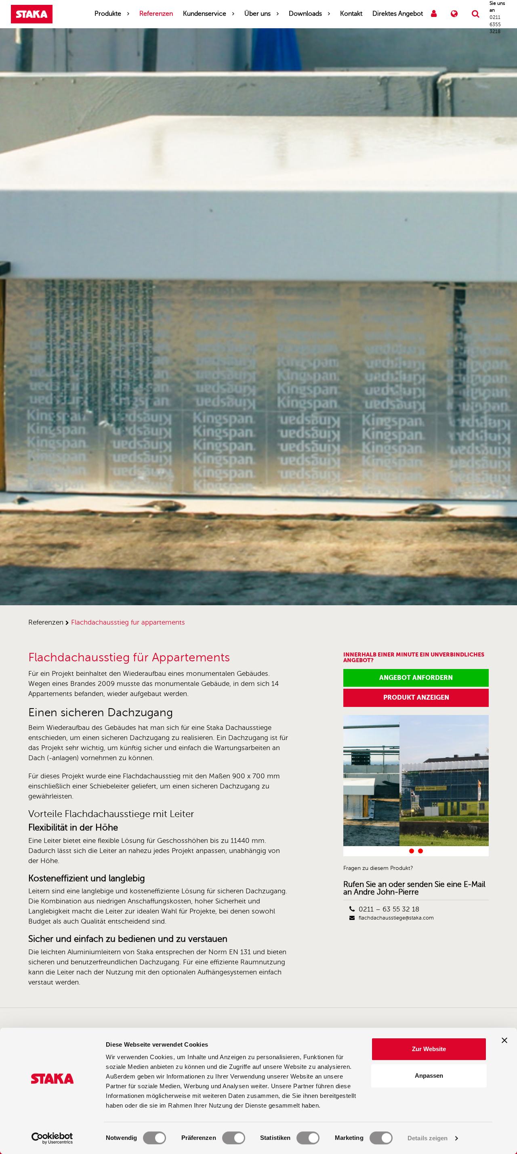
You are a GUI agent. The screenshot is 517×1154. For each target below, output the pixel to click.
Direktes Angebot (397, 13)
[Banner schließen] (504, 1040)
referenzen (45, 622)
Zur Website (429, 1048)
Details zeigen (428, 1138)
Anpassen (429, 1075)
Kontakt (351, 13)
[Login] (434, 14)
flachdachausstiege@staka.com (396, 918)
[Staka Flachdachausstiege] (31, 14)
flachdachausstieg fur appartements (128, 622)
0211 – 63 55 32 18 (389, 909)
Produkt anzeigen (416, 697)
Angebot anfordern (416, 678)
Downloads (305, 13)
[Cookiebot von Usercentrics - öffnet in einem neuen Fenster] (52, 1138)
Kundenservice (204, 13)
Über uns (257, 13)
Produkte (108, 13)
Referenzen (156, 13)
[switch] (233, 1137)
